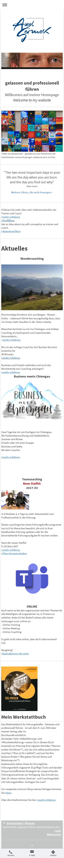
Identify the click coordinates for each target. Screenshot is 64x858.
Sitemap (29, 823)
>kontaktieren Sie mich (15, 653)
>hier (8, 792)
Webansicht (54, 834)
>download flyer (11, 231)
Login (57, 830)
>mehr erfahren (10, 217)
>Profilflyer (8, 220)
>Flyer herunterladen (14, 553)
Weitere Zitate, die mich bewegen (31, 192)
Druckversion (14, 823)
